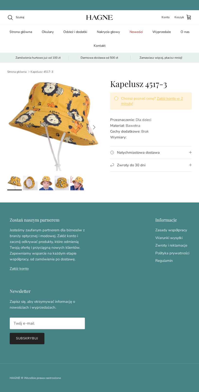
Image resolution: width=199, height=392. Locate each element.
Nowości (136, 32)
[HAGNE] (99, 17)
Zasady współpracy (171, 230)
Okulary (48, 32)
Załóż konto (19, 268)
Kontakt (100, 45)
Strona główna (20, 32)
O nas (185, 32)
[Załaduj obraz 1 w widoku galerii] (53, 125)
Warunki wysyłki (168, 237)
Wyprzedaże (161, 32)
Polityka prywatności (172, 253)
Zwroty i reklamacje (171, 245)
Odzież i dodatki (75, 32)
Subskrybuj (27, 338)
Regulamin (164, 260)
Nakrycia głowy (108, 32)
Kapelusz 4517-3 (42, 72)
